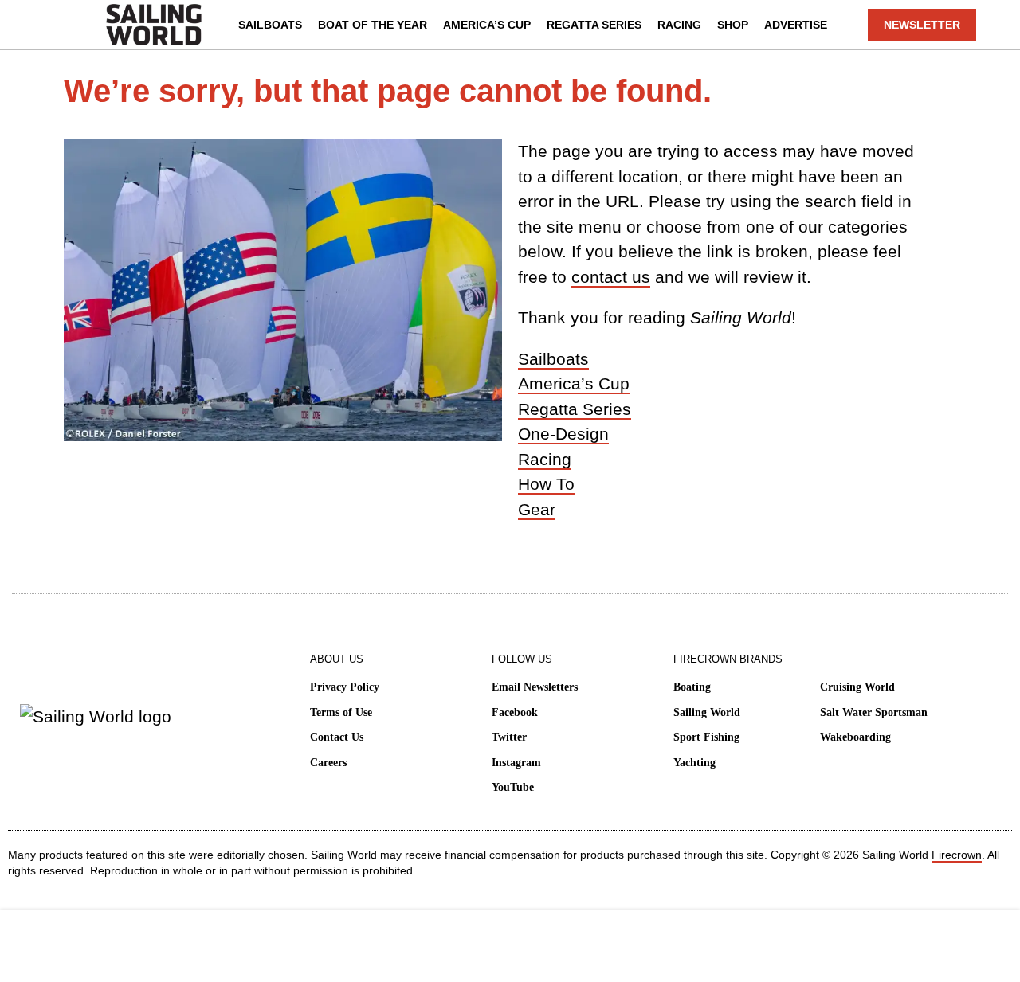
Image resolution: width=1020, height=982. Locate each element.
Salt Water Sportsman (874, 712)
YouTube (513, 787)
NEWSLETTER (922, 24)
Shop (732, 24)
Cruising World (857, 687)
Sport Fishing (706, 737)
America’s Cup (487, 24)
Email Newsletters (535, 687)
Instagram (516, 763)
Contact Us (336, 737)
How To (546, 484)
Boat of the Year (372, 24)
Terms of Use (341, 712)
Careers (328, 763)
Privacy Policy (344, 687)
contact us (610, 277)
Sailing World (706, 712)
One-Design (563, 433)
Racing (679, 24)
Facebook (515, 712)
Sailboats (270, 24)
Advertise (795, 24)
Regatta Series (594, 24)
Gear (536, 509)
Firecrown (957, 854)
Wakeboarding (855, 737)
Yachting (694, 763)
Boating (692, 687)
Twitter (509, 737)
